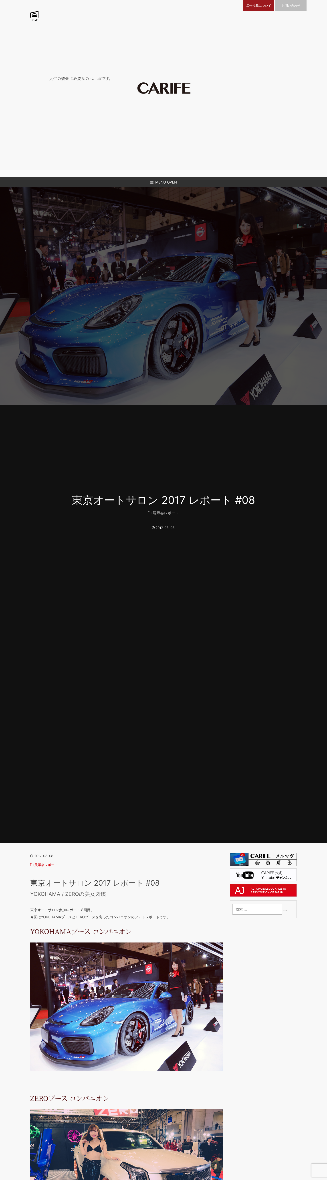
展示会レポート (166, 513)
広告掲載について (258, 5)
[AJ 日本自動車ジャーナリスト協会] (263, 895)
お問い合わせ (291, 5)
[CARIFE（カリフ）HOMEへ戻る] (164, 92)
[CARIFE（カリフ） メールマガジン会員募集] (263, 865)
